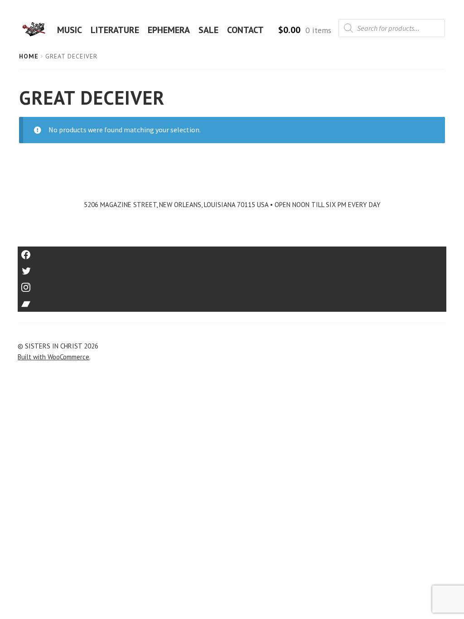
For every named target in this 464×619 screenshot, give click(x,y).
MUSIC (69, 30)
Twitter (232, 268)
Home (29, 56)
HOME (36, 30)
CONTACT (245, 30)
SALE (208, 30)
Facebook (232, 251)
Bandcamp (232, 300)
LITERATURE (115, 30)
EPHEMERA (169, 30)
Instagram (232, 284)
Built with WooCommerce (53, 357)
